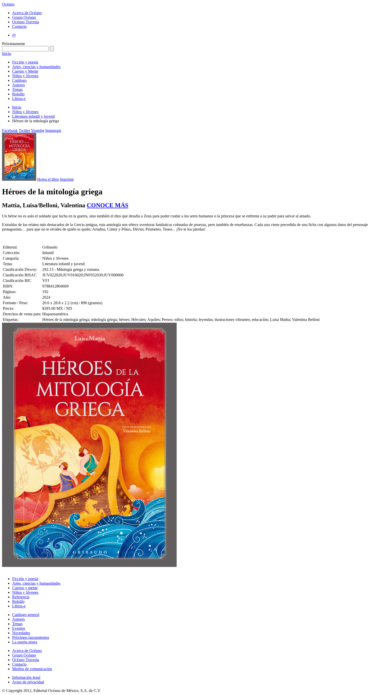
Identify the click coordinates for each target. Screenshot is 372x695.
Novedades (21, 633)
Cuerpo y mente (25, 588)
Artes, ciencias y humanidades (36, 67)
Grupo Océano (24, 17)
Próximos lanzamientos (30, 637)
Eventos (18, 628)
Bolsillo (18, 94)
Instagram (53, 130)
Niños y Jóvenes (25, 76)
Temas (17, 89)
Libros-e (19, 98)
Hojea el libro (48, 179)
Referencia (20, 597)
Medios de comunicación (32, 669)
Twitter (24, 130)
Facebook (10, 130)
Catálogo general (25, 614)
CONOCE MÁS (107, 205)
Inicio (6, 53)
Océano (8, 4)
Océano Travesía (25, 22)
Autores (18, 85)
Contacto (19, 26)
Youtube (37, 130)
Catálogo (19, 80)
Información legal (26, 677)
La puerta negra (24, 642)
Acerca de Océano (27, 13)
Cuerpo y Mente (25, 71)
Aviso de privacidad (28, 682)
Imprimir (67, 179)
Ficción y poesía (25, 62)
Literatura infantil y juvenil (33, 116)
